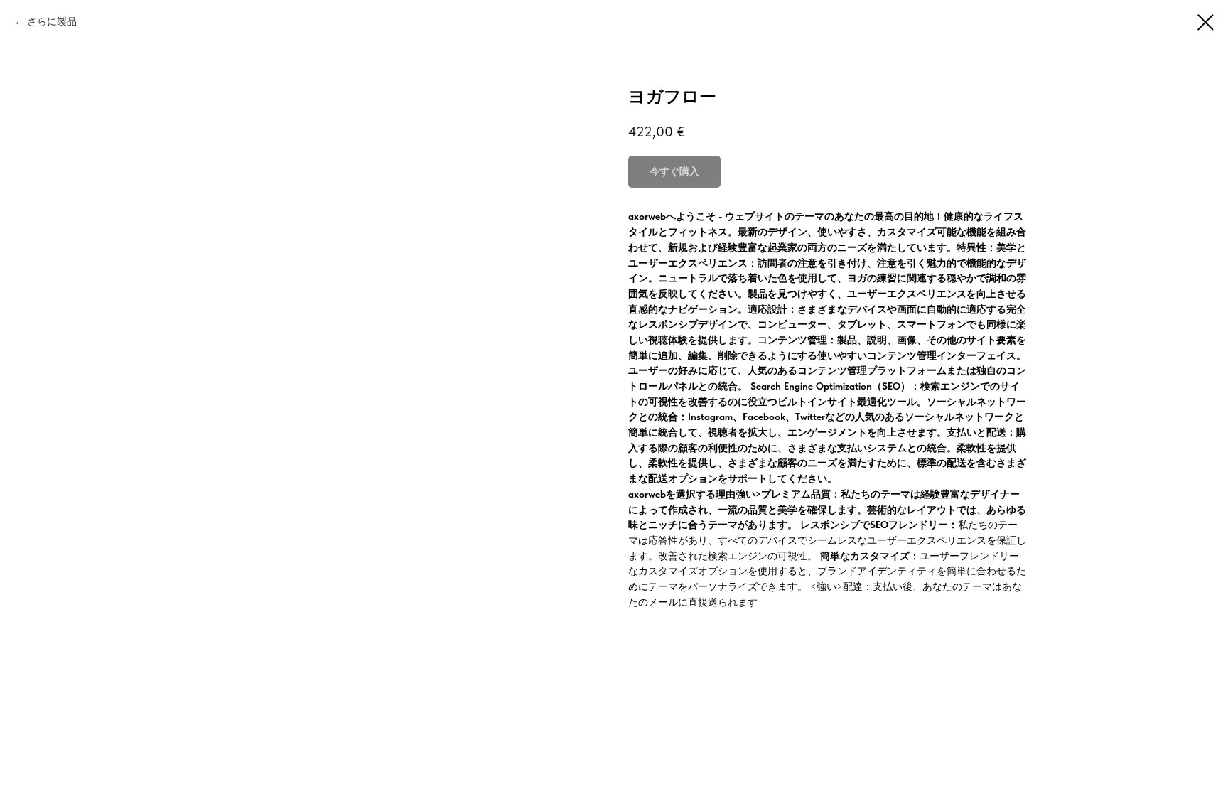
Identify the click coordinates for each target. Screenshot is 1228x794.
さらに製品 (52, 21)
